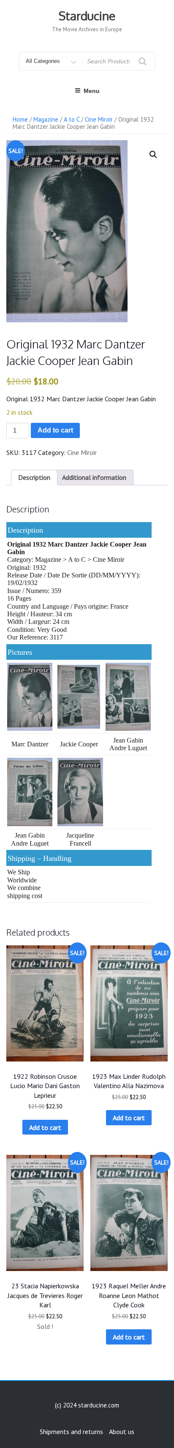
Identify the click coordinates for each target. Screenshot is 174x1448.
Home (20, 119)
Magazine (45, 119)
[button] (153, 154)
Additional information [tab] (94, 477)
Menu (92, 90)
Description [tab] (34, 477)
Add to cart (55, 430)
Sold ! (45, 1326)
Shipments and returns (71, 1431)
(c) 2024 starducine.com (87, 1405)
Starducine (87, 15)
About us (121, 1431)
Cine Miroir (99, 119)
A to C (71, 119)
